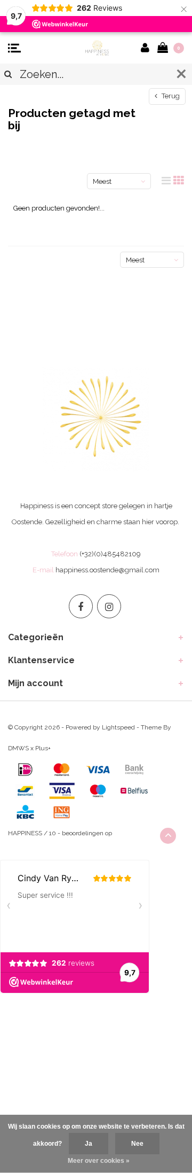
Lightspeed (118, 727)
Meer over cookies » (99, 1160)
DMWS (18, 748)
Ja (88, 1143)
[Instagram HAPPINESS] (109, 606)
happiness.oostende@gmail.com (107, 570)
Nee (137, 1143)
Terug (170, 96)
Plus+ (43, 748)
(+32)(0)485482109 (110, 554)
